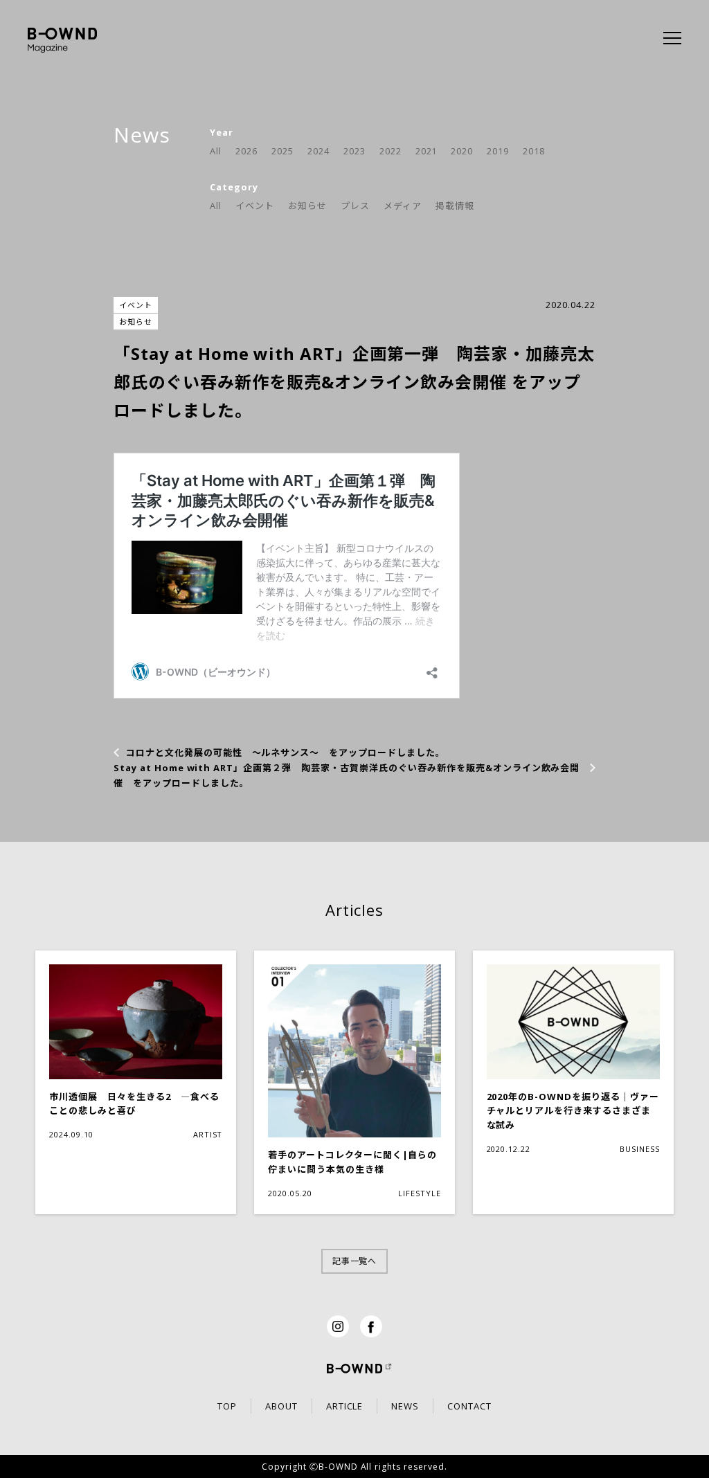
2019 (498, 151)
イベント (254, 205)
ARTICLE (345, 1406)
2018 (534, 151)
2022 (390, 151)
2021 (426, 151)
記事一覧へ (354, 1261)
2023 (354, 151)
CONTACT (469, 1406)
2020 (462, 151)
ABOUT (281, 1406)
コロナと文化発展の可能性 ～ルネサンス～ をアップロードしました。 (285, 752)
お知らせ (307, 205)
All (216, 151)
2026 (246, 151)
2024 (318, 151)
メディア (403, 205)
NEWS (405, 1406)
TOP (227, 1406)
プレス (355, 205)
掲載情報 (455, 205)
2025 (282, 151)
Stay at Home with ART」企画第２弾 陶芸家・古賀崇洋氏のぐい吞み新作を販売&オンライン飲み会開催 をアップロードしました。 (347, 775)
